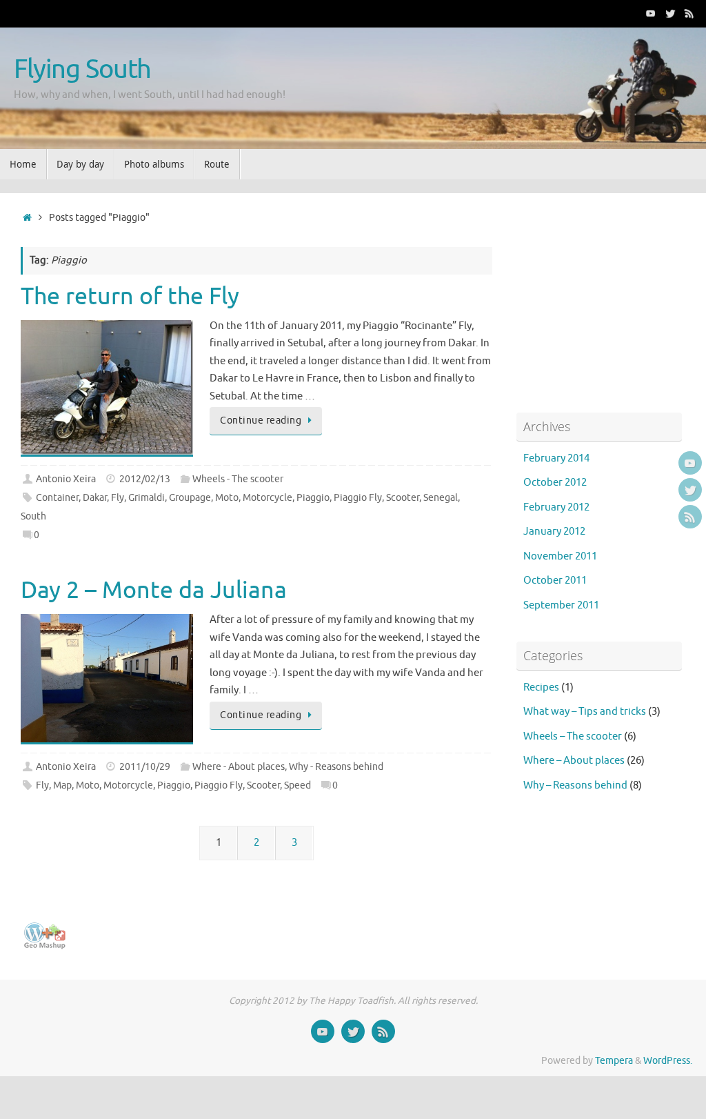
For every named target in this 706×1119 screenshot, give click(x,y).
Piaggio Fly (358, 498)
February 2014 (556, 458)
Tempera (614, 1061)
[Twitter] (670, 13)
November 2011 (560, 556)
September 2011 (561, 605)
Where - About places (238, 767)
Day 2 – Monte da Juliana (154, 590)
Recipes (541, 687)
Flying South (82, 69)
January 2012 (554, 531)
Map (62, 785)
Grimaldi (146, 498)
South (33, 516)
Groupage (190, 498)
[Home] (27, 218)
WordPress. (667, 1061)
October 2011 (555, 580)
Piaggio (313, 498)
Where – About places (574, 760)
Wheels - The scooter (237, 479)
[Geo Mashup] (44, 946)
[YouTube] (650, 13)
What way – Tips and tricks (584, 711)
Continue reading (260, 420)
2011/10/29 (144, 767)
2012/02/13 (144, 479)
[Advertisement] (602, 300)
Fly (117, 498)
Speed (297, 785)
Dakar (95, 498)
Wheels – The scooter (572, 736)
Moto (227, 498)
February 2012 (556, 507)
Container (57, 498)
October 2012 (555, 482)
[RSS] (689, 13)
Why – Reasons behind (575, 785)
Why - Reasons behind (336, 767)
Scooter (402, 498)
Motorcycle (267, 498)
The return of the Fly (130, 296)
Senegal (440, 498)
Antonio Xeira (66, 479)
